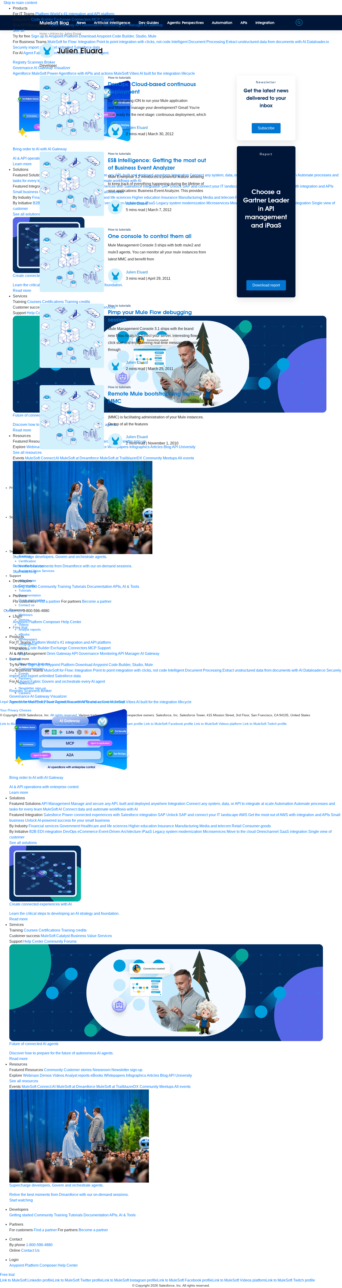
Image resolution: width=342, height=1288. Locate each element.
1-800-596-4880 (39, 1245)
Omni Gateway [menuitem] (59, 654)
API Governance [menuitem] (85, 654)
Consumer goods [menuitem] (256, 826)
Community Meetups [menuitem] (157, 1087)
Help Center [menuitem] (71, 622)
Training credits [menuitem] (74, 930)
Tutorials (79, 587)
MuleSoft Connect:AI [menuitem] (39, 1087)
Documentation (99, 587)
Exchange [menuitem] (58, 648)
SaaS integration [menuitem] (293, 832)
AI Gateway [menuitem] (149, 654)
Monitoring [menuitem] (108, 654)
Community (47, 587)
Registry (20, 62)
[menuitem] (74, 14)
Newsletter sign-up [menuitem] (126, 1070)
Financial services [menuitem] (44, 826)
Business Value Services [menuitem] (91, 936)
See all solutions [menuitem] (26, 214)
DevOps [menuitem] (70, 832)
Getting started (25, 587)
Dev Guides (149, 22)
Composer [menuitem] (52, 622)
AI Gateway (39, 696)
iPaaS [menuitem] (147, 832)
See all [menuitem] (18, 31)
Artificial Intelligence (112, 22)
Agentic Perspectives (185, 22)
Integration (264, 22)
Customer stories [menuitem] (78, 1070)
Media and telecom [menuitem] (215, 826)
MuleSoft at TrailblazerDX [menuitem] (117, 1087)
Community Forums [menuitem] (60, 941)
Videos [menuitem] (58, 1075)
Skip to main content (20, 3)
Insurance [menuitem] (166, 826)
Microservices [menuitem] (214, 832)
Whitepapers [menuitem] (114, 1075)
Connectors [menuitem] (77, 648)
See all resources (27, 452)
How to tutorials (119, 77)
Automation (222, 22)
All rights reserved (195, 1285)
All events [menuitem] (182, 1087)
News (81, 22)
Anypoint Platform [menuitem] (28, 622)
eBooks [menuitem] (97, 1075)
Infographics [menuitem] (136, 1075)
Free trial (20, 627)
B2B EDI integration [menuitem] (45, 832)
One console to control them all (149, 236)
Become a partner (96, 601)
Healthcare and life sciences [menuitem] (104, 826)
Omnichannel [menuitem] (268, 832)
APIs (244, 22)
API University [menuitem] (180, 1075)
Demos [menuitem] (46, 1075)
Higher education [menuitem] (142, 826)
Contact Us (12, 611)
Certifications (49, 930)
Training (64, 587)
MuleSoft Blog (54, 23)
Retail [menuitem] (236, 826)
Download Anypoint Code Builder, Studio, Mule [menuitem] (117, 36)
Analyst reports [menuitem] (77, 1075)
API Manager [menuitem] (129, 654)
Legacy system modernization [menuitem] (177, 832)
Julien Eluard (137, 128)
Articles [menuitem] (153, 1075)
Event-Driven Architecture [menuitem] (120, 832)
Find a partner (48, 601)
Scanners (35, 62)
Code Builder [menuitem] (39, 648)
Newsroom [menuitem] (102, 1070)
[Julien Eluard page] (115, 131)
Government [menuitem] (70, 826)
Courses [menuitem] (31, 930)
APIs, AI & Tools (126, 587)
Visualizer (58, 696)
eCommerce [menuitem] (87, 832)
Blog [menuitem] (164, 1075)
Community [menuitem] (53, 1070)
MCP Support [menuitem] (99, 648)
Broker (46, 691)
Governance (23, 68)
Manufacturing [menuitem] (186, 826)
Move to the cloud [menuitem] (241, 832)
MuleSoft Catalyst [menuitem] (55, 936)
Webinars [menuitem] (31, 1075)
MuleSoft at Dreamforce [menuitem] (76, 1087)
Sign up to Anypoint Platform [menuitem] (54, 36)
